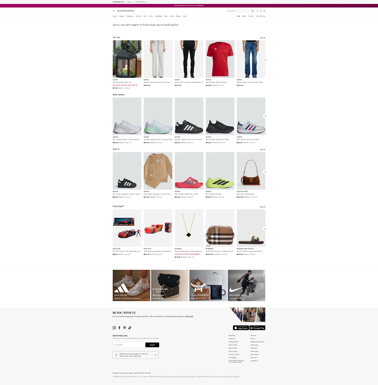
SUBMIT (152, 345)
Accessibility (232, 357)
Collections (254, 348)
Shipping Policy (233, 342)
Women (138, 16)
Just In (115, 16)
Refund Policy (233, 348)
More (185, 16)
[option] (127, 64)
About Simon (254, 351)
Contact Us (232, 338)
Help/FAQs (232, 335)
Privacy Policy (233, 351)
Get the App (254, 345)
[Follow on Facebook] (119, 329)
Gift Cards (254, 357)
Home (171, 16)
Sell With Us (254, 361)
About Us (253, 335)
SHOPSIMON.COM (118, 2)
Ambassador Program (257, 342)
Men (144, 16)
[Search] (240, 11)
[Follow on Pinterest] (125, 329)
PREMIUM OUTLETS (141, 2)
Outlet (244, 16)
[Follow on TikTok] (129, 329)
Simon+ (251, 16)
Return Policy (233, 345)
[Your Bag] (264, 11)
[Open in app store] (241, 329)
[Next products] (265, 60)
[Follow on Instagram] (114, 329)
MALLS (129, 2)
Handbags (158, 16)
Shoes (151, 16)
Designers (129, 16)
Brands (122, 16)
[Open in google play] (257, 329)
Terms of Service (234, 354)
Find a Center (260, 16)
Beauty (178, 16)
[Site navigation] (114, 11)
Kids (165, 16)
